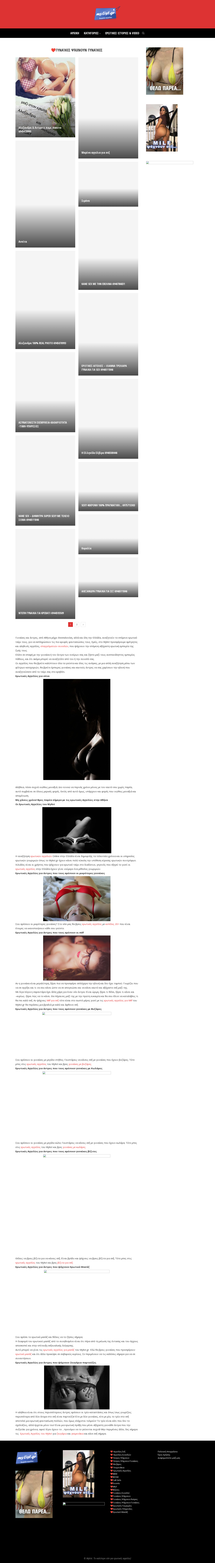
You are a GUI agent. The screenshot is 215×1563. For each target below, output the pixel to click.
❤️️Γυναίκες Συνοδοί (120, 1492)
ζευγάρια (62, 1433)
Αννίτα (23, 241)
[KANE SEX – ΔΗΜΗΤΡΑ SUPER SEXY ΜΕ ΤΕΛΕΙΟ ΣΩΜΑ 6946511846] (45, 480)
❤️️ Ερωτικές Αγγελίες (120, 1470)
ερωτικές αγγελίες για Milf (118, 1000)
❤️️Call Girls (115, 1480)
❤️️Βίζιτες (114, 1489)
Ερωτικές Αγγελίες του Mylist (36, 1433)
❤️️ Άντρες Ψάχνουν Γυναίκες (124, 1461)
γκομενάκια (77, 1433)
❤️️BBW (113, 1473)
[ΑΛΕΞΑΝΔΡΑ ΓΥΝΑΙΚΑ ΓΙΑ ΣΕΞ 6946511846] (108, 577)
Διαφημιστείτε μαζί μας (169, 1457)
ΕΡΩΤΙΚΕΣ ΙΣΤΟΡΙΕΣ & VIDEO (122, 33)
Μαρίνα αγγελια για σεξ (96, 152)
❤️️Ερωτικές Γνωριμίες (121, 1505)
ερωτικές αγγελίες (25, 868)
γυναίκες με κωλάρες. (74, 1147)
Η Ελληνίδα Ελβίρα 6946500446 (99, 453)
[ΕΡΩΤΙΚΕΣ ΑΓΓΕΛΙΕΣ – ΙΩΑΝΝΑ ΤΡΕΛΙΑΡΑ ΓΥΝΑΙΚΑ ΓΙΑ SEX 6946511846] (108, 334)
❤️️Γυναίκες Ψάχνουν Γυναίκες (124, 1502)
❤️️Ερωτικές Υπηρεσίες (121, 1508)
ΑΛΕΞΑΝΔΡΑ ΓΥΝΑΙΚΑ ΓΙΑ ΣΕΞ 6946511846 (104, 591)
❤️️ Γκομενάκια (117, 1467)
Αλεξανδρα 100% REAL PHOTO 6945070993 (42, 343)
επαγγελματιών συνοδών (54, 646)
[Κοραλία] (108, 534)
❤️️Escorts (115, 1483)
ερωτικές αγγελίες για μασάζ (58, 1349)
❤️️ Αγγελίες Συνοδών (120, 1454)
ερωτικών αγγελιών (41, 856)
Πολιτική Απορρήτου (168, 1451)
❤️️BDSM (114, 1477)
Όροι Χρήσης (164, 1454)
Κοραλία (86, 548)
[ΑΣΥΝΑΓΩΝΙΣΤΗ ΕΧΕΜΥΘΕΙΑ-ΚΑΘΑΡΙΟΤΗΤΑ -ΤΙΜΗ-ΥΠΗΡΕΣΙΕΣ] (45, 392)
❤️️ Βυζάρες (115, 1464)
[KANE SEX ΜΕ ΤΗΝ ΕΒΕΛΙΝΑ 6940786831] (108, 250)
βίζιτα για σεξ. (65, 1262)
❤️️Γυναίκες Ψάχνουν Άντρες (124, 1499)
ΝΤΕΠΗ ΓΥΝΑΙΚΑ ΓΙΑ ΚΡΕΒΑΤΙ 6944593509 (41, 613)
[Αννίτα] (45, 194)
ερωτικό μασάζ (23, 1354)
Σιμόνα (86, 201)
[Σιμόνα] (108, 184)
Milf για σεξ (53, 1000)
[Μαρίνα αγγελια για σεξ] (108, 107)
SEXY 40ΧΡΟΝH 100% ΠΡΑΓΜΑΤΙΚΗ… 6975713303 (108, 505)
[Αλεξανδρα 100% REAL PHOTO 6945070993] (45, 300)
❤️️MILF (113, 1486)
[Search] (143, 33)
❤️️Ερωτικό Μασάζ (119, 1512)
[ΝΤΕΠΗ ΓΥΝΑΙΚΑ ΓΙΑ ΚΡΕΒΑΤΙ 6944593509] (45, 574)
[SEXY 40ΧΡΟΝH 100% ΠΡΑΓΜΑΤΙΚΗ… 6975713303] (108, 486)
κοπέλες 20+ (112, 924)
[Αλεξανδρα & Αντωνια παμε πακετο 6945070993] (45, 97)
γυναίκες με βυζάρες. (80, 1064)
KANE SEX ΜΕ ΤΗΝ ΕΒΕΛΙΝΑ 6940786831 (103, 284)
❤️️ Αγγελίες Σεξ (117, 1451)
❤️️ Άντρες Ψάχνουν (119, 1457)
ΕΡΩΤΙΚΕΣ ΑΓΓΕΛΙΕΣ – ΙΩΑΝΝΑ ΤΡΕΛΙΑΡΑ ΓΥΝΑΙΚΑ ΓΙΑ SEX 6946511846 (104, 367)
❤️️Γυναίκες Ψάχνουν (120, 1496)
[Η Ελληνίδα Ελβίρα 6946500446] (108, 419)
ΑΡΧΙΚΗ (74, 33)
